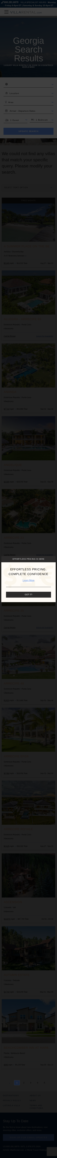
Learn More (28, 580)
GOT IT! (28, 594)
